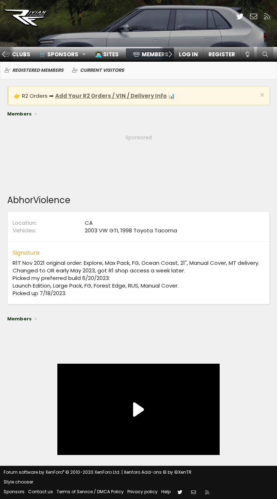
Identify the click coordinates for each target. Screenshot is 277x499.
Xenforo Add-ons (158, 472)
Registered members (37, 70)
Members (155, 54)
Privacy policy (142, 492)
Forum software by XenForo (62, 472)
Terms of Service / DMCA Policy (90, 492)
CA (89, 223)
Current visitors (102, 70)
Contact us (40, 492)
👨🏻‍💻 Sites (107, 54)
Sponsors (14, 492)
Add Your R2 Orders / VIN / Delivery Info (111, 96)
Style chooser (18, 482)
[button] (60, 54)
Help (166, 492)
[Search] (265, 54)
